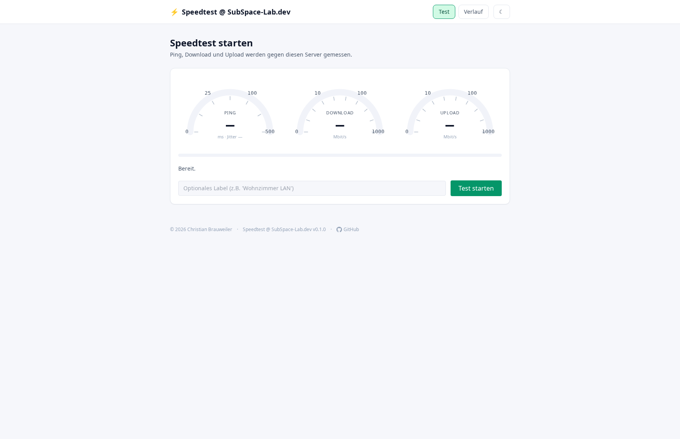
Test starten (476, 188)
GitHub (351, 229)
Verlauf (473, 11)
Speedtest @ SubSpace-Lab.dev (230, 12)
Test (444, 11)
